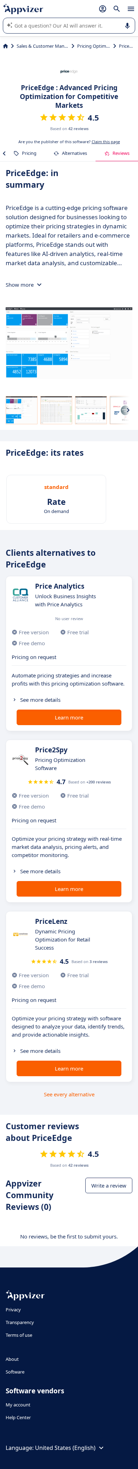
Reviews (121, 153)
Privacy (13, 1309)
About (12, 1359)
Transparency (20, 1322)
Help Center (18, 1417)
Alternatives (74, 153)
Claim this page (106, 141)
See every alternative (69, 1094)
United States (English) (65, 1448)
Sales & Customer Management (43, 46)
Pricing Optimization (94, 46)
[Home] (5, 45)
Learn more (69, 717)
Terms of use (19, 1335)
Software (15, 1372)
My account (18, 1404)
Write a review (108, 1185)
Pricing (29, 153)
